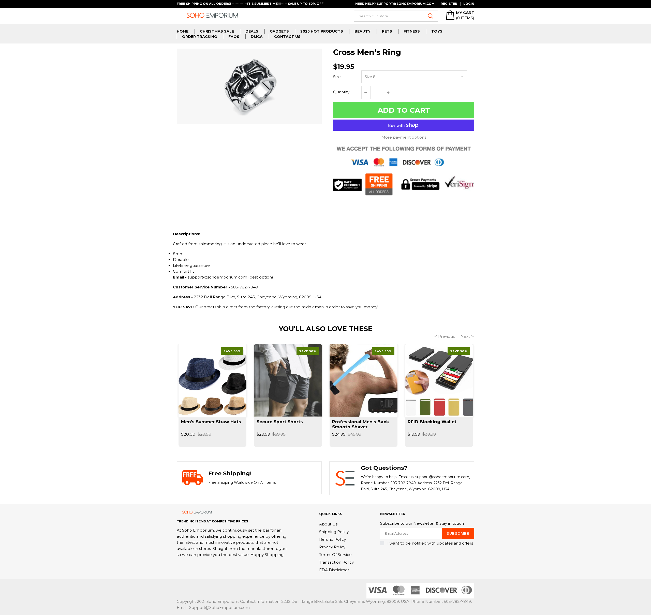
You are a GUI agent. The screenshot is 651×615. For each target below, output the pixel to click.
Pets (387, 31)
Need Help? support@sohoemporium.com (395, 4)
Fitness (412, 31)
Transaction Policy (336, 562)
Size (337, 76)
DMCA (257, 36)
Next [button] (465, 336)
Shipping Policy (334, 531)
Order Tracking (199, 36)
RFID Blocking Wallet (432, 421)
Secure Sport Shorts (280, 421)
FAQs (233, 36)
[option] (212, 395)
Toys (436, 31)
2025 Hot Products (321, 31)
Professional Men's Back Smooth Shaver (360, 424)
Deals (251, 31)
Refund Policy (332, 539)
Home (182, 31)
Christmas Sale (217, 31)
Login (468, 4)
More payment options (403, 137)
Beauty (362, 31)
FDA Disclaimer (334, 569)
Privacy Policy (332, 547)
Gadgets (279, 31)
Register (449, 4)
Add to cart (404, 110)
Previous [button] (446, 336)
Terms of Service (335, 554)
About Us (328, 524)
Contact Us (287, 36)
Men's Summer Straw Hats (211, 421)
